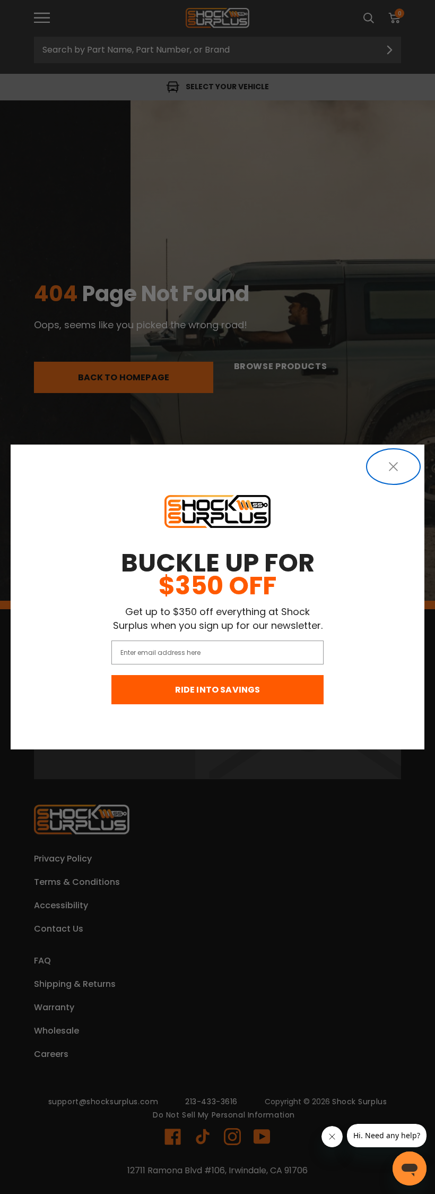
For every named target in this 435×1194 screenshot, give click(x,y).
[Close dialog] (393, 466)
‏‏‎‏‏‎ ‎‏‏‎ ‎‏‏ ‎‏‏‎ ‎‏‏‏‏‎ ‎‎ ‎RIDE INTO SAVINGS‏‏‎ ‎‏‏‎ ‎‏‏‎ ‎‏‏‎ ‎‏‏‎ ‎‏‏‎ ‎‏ (218, 690)
